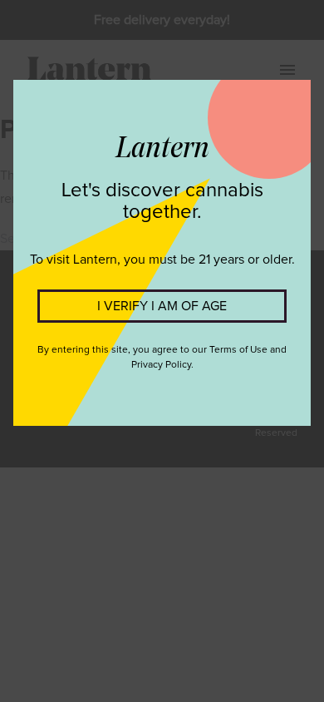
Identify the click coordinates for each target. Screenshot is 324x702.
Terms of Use (238, 350)
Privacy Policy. (162, 365)
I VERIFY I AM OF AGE (162, 306)
